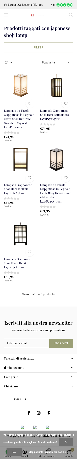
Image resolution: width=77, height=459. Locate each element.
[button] (6, 15)
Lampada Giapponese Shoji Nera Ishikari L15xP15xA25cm (18, 189)
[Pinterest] (49, 413)
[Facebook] (29, 413)
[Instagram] (38, 413)
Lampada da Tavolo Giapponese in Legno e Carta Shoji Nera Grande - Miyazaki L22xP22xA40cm (56, 193)
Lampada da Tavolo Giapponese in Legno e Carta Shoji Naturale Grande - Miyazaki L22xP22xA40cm (19, 119)
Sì (66, 442)
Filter (38, 47)
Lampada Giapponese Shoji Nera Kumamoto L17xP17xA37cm (54, 115)
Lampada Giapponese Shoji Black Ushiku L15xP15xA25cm (18, 263)
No (14, 452)
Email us (20, 399)
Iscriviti (61, 343)
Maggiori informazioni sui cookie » (48, 452)
